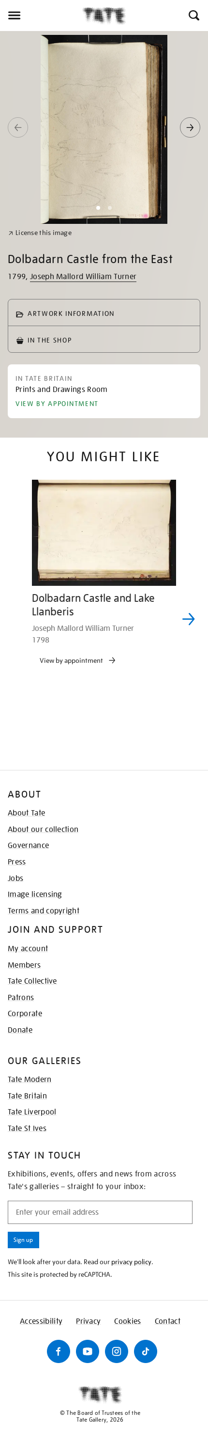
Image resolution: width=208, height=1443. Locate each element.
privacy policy (131, 1261)
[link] (40, 233)
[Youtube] (87, 1351)
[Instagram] (116, 1351)
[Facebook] (58, 1351)
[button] (193, 15)
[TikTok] (145, 1351)
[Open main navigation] (41, 15)
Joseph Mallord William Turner (83, 277)
